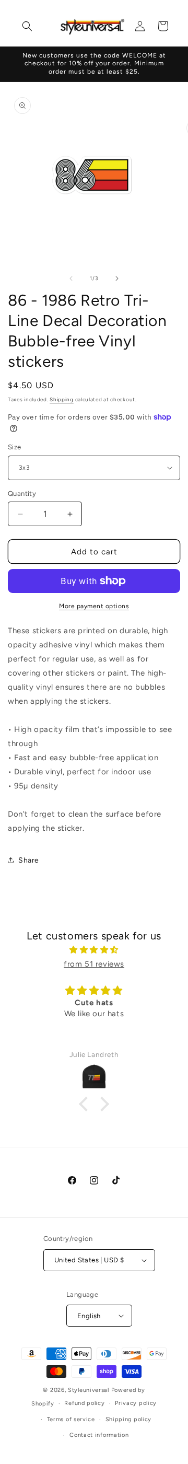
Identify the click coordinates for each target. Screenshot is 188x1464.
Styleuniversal (89, 1390)
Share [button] (28, 860)
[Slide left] (71, 278)
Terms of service (71, 1419)
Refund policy (84, 1403)
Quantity (22, 493)
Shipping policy (128, 1419)
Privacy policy (136, 1403)
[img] (94, 950)
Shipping (62, 399)
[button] (27, 26)
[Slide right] (116, 278)
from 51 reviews (94, 964)
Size (14, 447)
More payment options (94, 606)
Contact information (98, 1435)
